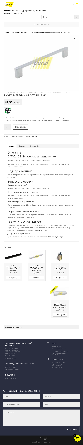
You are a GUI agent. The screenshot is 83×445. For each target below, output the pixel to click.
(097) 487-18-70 (16, 13)
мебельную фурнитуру (54, 237)
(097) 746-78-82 (10, 378)
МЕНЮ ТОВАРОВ (43, 24)
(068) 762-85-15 (28, 11)
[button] (75, 39)
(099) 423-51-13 (16, 11)
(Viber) (18, 349)
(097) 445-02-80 (40, 11)
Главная (7, 32)
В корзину (20, 126)
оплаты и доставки (40, 230)
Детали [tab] (22, 146)
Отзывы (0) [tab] (34, 146)
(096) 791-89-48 (10, 356)
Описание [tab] (10, 146)
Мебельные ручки (38, 32)
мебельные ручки (27, 237)
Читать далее (60, 315)
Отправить (71, 429)
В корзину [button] (13, 278)
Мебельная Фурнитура (20, 32)
